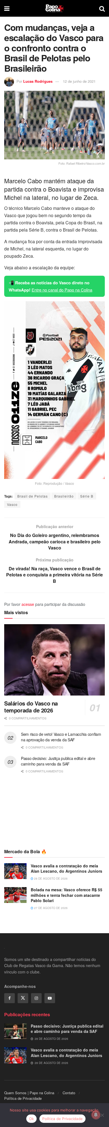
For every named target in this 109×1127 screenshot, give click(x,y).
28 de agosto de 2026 (50, 878)
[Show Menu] (7, 8)
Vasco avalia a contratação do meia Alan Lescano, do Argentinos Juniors (66, 868)
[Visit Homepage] (54, 8)
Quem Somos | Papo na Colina (29, 1092)
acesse (28, 604)
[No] (102, 1115)
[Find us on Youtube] (49, 998)
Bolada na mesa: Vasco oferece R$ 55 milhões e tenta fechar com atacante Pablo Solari (66, 895)
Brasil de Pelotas (32, 496)
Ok (31, 1118)
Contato (69, 1092)
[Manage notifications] (95, 1114)
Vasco (12, 504)
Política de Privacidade (23, 1098)
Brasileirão (64, 496)
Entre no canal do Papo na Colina (62, 290)
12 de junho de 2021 (79, 81)
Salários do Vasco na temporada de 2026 (31, 706)
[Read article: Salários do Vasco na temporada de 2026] (54, 660)
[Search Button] (102, 8)
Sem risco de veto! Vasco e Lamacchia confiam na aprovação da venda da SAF (61, 736)
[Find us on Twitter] (23, 998)
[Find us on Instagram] (36, 998)
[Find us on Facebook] (9, 998)
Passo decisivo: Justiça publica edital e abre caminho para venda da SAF (58, 761)
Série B (86, 496)
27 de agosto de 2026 (50, 908)
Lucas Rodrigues (38, 81)
